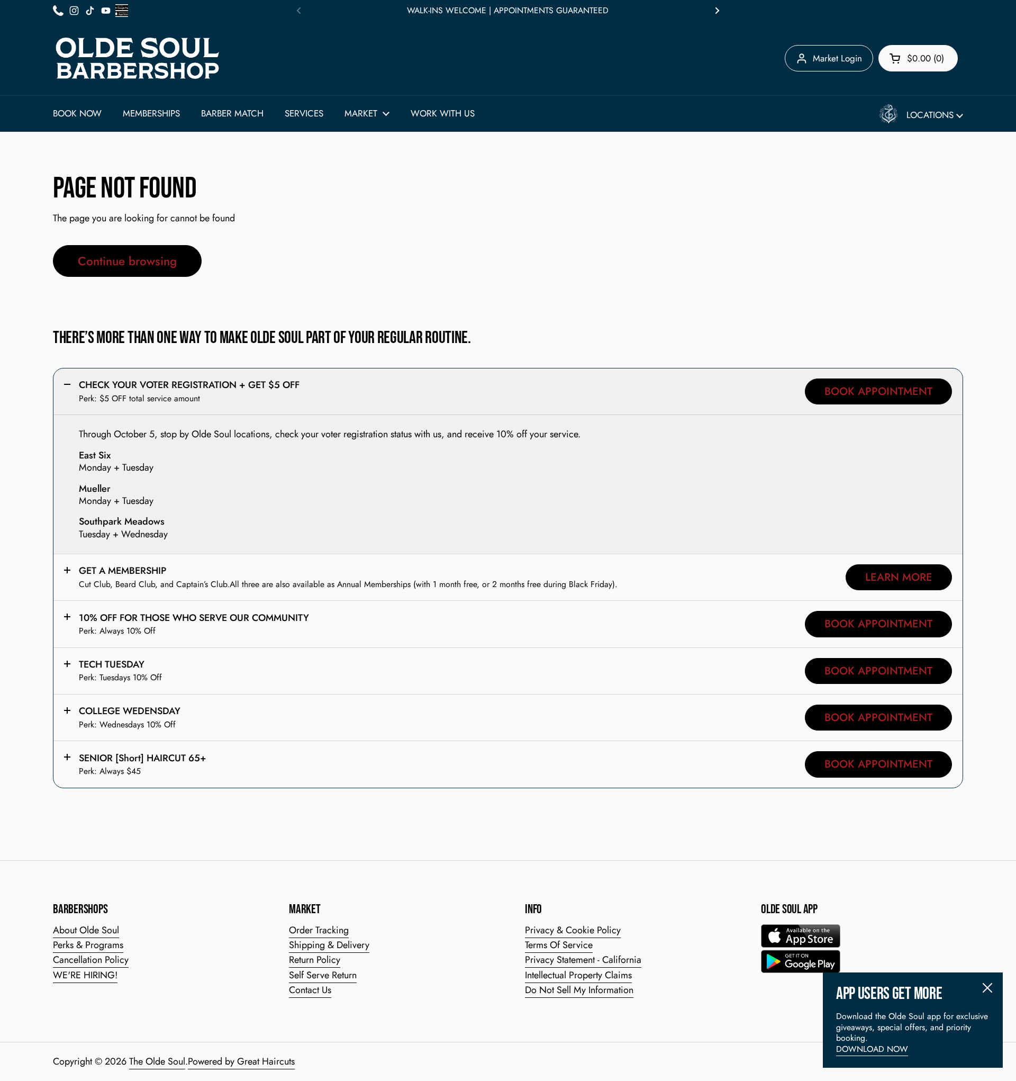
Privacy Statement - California (583, 960)
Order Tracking (319, 930)
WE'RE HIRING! (85, 975)
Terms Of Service (559, 945)
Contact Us (310, 990)
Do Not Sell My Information (579, 990)
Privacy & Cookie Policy (573, 930)
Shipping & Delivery (329, 945)
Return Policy (314, 960)
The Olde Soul (157, 1061)
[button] (918, 58)
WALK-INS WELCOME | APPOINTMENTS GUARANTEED (508, 10)
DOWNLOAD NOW (872, 1049)
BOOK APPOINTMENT (878, 391)
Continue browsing (127, 261)
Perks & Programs (88, 945)
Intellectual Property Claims (578, 975)
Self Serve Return (323, 975)
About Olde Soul (86, 930)
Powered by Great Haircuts (241, 1061)
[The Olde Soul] (137, 58)
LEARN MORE (898, 577)
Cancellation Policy (91, 960)
